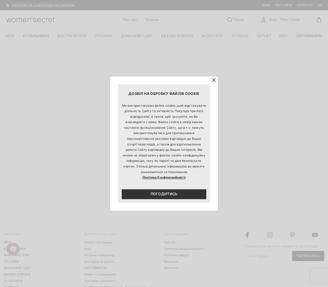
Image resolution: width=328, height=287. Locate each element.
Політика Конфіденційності (164, 178)
